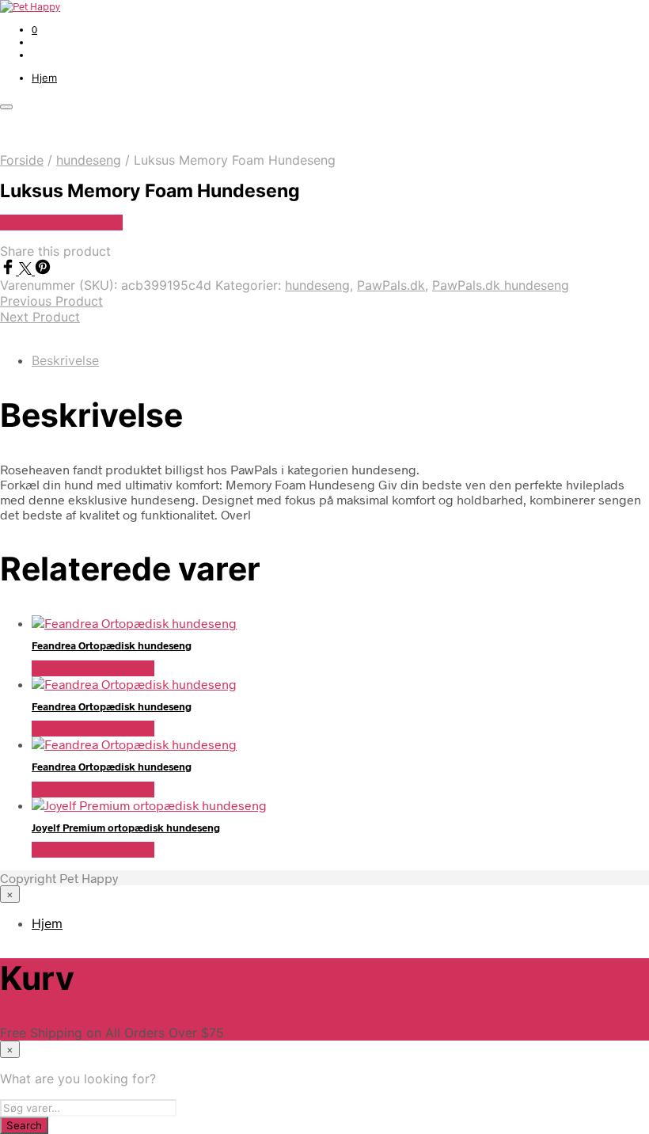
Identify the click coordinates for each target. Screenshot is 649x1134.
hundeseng (88, 160)
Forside (22, 160)
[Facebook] (9, 269)
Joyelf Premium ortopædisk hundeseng (126, 827)
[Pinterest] (43, 269)
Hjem (44, 77)
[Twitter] (27, 269)
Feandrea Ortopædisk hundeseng (112, 645)
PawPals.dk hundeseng (500, 285)
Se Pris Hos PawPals (61, 222)
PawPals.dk (391, 285)
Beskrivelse (65, 360)
